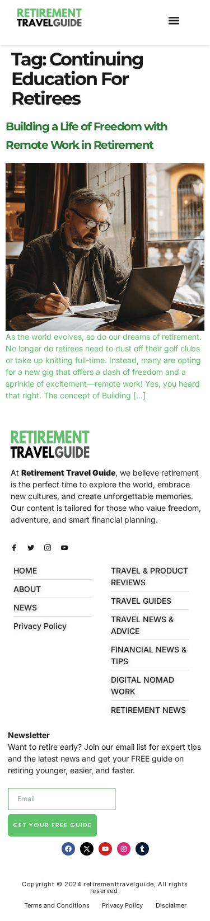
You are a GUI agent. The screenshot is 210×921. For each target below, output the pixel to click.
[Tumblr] (142, 849)
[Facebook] (68, 849)
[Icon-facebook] (14, 547)
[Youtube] (105, 849)
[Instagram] (123, 849)
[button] (174, 21)
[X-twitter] (87, 849)
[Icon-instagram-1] (47, 547)
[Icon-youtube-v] (64, 547)
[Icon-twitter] (30, 547)
